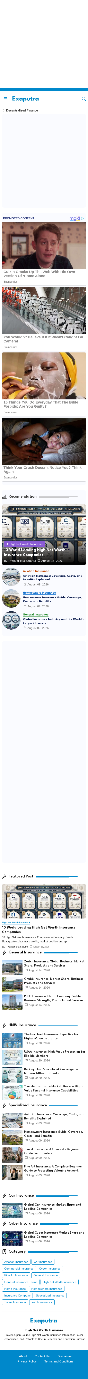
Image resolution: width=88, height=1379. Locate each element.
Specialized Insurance (50, 1295)
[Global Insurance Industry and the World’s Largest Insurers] (11, 620)
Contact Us (42, 1356)
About (23, 1356)
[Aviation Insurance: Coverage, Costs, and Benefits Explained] (11, 577)
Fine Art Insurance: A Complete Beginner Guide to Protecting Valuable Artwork (53, 1168)
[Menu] (5, 99)
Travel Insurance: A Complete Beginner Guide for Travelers (52, 1151)
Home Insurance (15, 1288)
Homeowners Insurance (46, 1288)
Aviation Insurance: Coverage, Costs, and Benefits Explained (52, 577)
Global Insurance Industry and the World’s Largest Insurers (53, 621)
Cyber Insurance (50, 1268)
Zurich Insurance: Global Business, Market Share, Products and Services (54, 963)
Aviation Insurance (16, 1261)
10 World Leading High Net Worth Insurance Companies (39, 930)
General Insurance (46, 1275)
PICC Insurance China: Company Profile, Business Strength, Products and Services (53, 998)
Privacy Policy (27, 1361)
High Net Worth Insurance (59, 1282)
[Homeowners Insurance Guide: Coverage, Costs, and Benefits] (11, 598)
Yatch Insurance (42, 1302)
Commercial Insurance (19, 1268)
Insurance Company (17, 1295)
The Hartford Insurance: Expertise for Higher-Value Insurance (51, 1036)
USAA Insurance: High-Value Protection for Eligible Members (54, 1054)
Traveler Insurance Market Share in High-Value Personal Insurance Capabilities (53, 1088)
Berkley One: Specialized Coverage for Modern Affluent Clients (51, 1071)
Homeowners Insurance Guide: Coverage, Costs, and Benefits (52, 599)
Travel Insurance (15, 1302)
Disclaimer (65, 1356)
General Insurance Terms (20, 1282)
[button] (84, 99)
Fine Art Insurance (16, 1275)
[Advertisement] (44, 44)
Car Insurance (43, 1261)
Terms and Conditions (58, 1361)
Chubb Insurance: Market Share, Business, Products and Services (54, 981)
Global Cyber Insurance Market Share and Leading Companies (54, 1235)
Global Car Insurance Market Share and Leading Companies (52, 1207)
